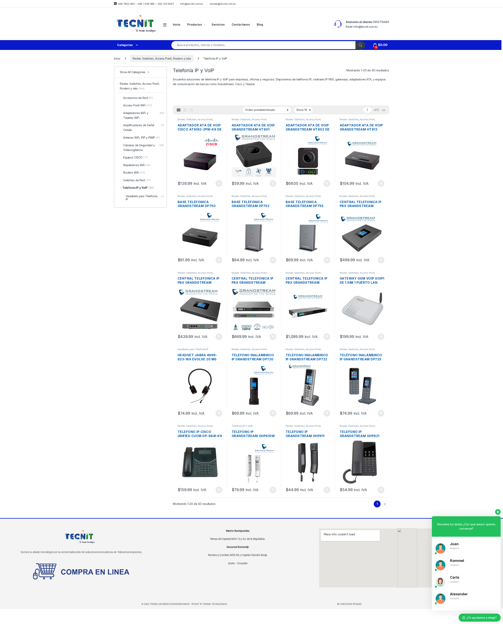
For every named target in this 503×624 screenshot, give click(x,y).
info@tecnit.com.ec (191, 3)
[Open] (165, 25)
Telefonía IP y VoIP (242, 425)
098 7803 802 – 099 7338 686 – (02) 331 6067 (146, 3)
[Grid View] (178, 110)
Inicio (176, 24)
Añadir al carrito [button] (218, 183)
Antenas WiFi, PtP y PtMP (141, 137)
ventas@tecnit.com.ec (222, 3)
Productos (194, 24)
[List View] (191, 110)
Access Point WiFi (137, 105)
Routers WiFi (134, 172)
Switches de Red (137, 180)
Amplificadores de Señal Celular (143, 127)
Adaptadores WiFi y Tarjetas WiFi (143, 115)
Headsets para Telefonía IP (193, 349)
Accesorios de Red (138, 97)
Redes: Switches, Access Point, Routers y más (162, 58)
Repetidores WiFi (137, 165)
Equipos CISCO (135, 157)
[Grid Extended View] (184, 110)
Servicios (218, 24)
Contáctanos (241, 24)
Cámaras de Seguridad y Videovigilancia (143, 148)
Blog (260, 24)
